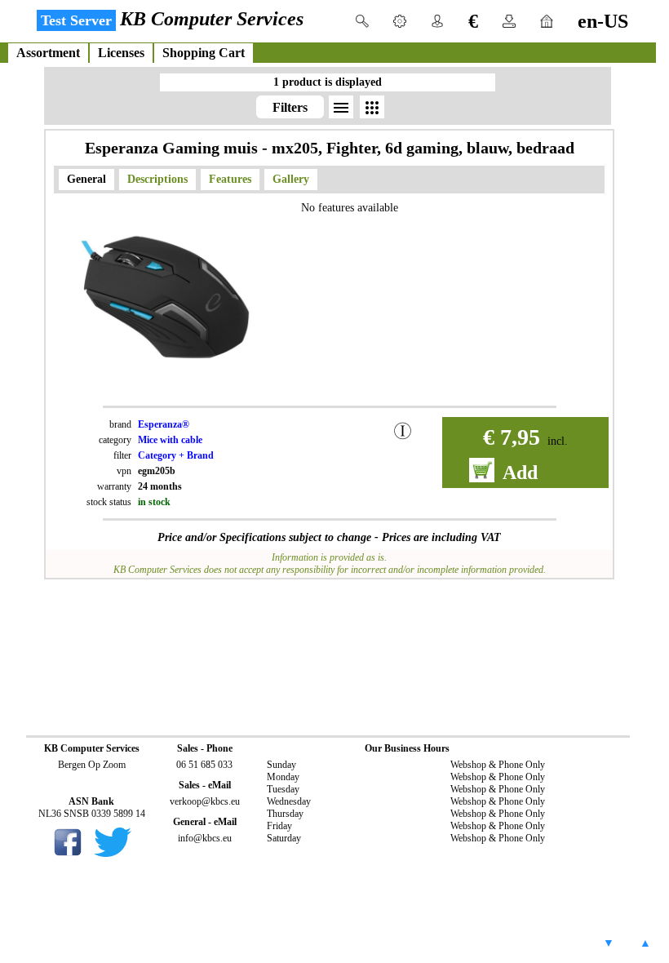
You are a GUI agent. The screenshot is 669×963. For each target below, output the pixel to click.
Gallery (290, 179)
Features (230, 179)
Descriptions (157, 179)
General (86, 179)
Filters (290, 107)
